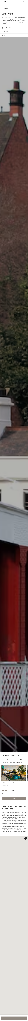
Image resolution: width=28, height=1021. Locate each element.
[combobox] (23, 1)
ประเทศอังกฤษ (6, 8)
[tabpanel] (14, 782)
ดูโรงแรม (4, 794)
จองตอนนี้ (14, 798)
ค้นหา (14, 1018)
